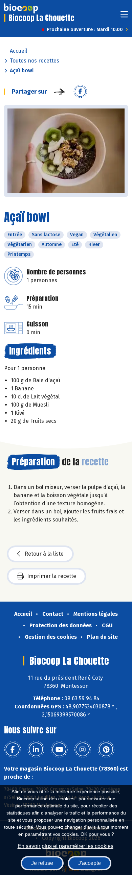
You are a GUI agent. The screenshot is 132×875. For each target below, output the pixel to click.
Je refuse (42, 863)
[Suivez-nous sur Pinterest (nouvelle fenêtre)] (105, 749)
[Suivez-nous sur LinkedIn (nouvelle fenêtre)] (35, 749)
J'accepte (89, 863)
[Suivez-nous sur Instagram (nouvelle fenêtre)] (82, 749)
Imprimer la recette (51, 576)
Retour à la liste (44, 554)
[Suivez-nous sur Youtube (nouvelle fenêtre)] (59, 749)
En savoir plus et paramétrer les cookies (65, 846)
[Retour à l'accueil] (21, 8)
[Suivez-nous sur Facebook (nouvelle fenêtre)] (12, 749)
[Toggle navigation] (124, 16)
